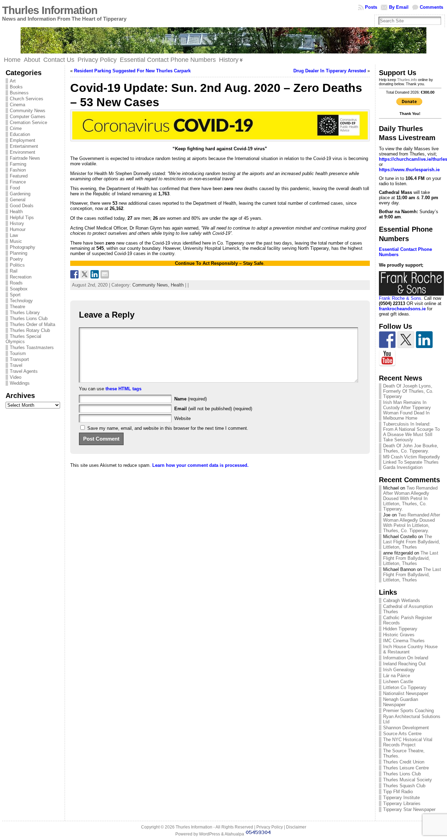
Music (16, 241)
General (17, 199)
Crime (16, 128)
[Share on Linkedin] (94, 274)
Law (14, 235)
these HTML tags (123, 388)
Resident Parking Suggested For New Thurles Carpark (132, 70)
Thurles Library (25, 312)
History (17, 223)
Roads (16, 282)
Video (15, 377)
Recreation (20, 277)
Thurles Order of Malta (32, 324)
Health (16, 211)
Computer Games (27, 116)
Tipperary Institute (401, 797)
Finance (18, 181)
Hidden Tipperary (400, 628)
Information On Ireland (405, 657)
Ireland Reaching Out (404, 663)
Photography (22, 247)
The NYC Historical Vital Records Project (407, 742)
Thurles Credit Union (403, 762)
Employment (22, 140)
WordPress (209, 834)
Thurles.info (407, 80)
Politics (17, 265)
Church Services (26, 98)
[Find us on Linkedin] (424, 339)
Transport (19, 359)
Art (13, 81)
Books (16, 86)
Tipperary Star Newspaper (409, 809)
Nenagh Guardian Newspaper (400, 702)
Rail (13, 271)
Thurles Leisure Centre (406, 767)
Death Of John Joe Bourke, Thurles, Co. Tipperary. (410, 448)
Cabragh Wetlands (401, 600)
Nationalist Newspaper (405, 693)
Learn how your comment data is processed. (200, 465)
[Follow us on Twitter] (405, 339)
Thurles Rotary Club (30, 330)
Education (20, 134)
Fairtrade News (25, 158)
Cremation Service (28, 122)
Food (15, 187)
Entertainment (24, 146)
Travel (16, 365)
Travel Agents (24, 371)
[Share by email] (105, 274)
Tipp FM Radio (398, 791)
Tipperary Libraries (401, 803)
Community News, (151, 285)
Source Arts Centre (402, 733)
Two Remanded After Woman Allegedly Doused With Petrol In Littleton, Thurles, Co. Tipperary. (410, 498)
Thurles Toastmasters (32, 347)
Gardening (20, 193)
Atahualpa (234, 834)
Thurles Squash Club (404, 785)
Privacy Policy (269, 827)
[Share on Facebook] (74, 274)
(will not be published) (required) (213, 408)
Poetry (16, 259)
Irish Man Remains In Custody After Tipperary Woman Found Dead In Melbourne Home (407, 410)
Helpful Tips (22, 217)
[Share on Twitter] (84, 274)
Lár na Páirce (396, 675)
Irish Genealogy (399, 669)
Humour (17, 229)
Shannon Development (406, 727)
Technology (21, 300)
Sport (15, 294)
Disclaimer (296, 827)
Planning (18, 253)
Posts (371, 7)
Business (19, 92)
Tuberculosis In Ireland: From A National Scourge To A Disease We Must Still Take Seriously (411, 431)
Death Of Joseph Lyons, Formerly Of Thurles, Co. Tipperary (408, 391)
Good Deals (22, 205)
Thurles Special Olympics (23, 339)
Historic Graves (399, 634)
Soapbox (19, 288)
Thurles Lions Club (28, 318)
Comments (431, 7)
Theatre (17, 306)
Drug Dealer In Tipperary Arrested (329, 70)
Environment (22, 152)
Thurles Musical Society (407, 779)
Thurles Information (49, 10)
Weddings (20, 383)
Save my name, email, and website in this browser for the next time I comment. (167, 428)
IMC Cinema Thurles (404, 640)
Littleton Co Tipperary (404, 687)
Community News (27, 110)
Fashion (18, 170)
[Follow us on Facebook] (387, 339)
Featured (19, 176)
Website (182, 418)
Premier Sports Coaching (408, 710)
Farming (18, 164)
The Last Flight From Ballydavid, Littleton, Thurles (411, 542)
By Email (399, 7)
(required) (190, 398)
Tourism (18, 353)
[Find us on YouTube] (387, 358)
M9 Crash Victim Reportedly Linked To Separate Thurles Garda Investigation (411, 462)
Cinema (17, 104)
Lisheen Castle (398, 681)
